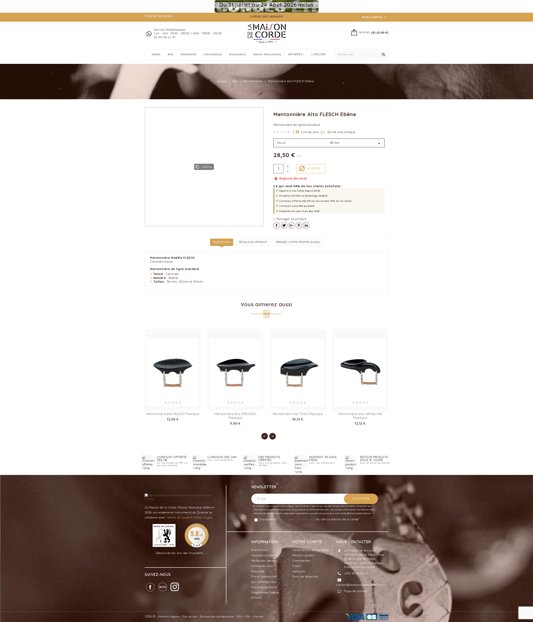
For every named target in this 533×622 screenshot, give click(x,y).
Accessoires (237, 54)
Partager (276, 225)
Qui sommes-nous (264, 582)
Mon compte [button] (375, 17)
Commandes (301, 560)
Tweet (284, 225)
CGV (247, 616)
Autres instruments (267, 54)
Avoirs (297, 566)
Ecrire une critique (338, 132)
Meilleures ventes (263, 560)
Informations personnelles (311, 550)
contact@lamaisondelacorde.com (359, 585)
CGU (239, 616)
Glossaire (257, 571)
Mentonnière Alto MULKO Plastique (172, 414)
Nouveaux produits (264, 555)
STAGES (256, 597)
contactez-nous (159, 16)
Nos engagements (264, 587)
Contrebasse (212, 54)
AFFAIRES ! (296, 54)
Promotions (259, 550)
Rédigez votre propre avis (298, 242)
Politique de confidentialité (217, 616)
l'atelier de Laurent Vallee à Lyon (189, 517)
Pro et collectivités (264, 576)
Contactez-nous (262, 566)
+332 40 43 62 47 (356, 573)
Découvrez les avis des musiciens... (180, 553)
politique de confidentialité (296, 519)
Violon (156, 54)
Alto (170, 54)
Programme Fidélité (265, 592)
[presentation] (262, 434)
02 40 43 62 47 (165, 37)
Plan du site (189, 616)
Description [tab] (221, 242)
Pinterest (299, 225)
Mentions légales (168, 616)
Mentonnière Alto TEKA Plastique (298, 414)
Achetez (313, 168)
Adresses (299, 571)
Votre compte (307, 542)
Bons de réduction (305, 576)
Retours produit (303, 555)
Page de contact (355, 591)
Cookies (258, 616)
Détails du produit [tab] (253, 242)
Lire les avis (307, 132)
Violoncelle (188, 54)
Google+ (291, 225)
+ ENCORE (318, 54)
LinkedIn (306, 225)
